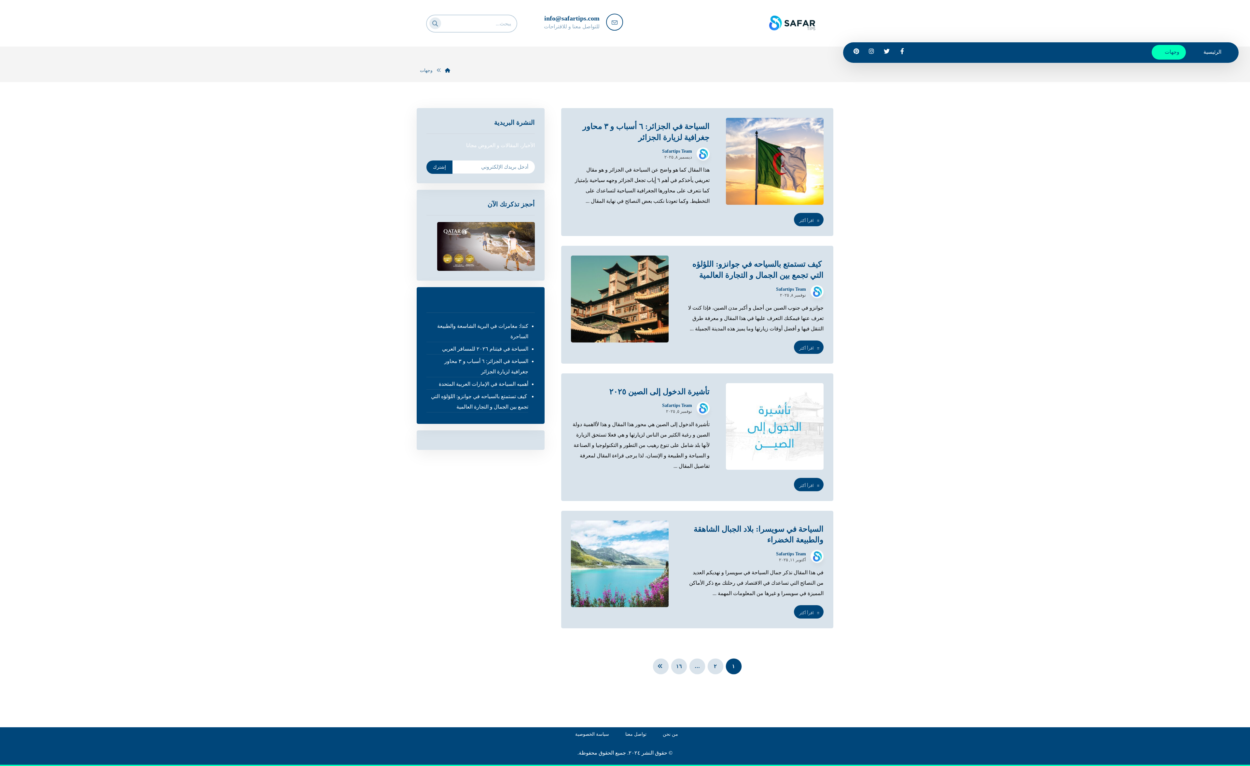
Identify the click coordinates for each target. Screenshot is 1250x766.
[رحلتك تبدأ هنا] (792, 19)
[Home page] (447, 70)
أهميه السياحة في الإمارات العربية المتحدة (483, 384)
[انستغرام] (871, 51)
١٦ (679, 666)
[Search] (437, 22)
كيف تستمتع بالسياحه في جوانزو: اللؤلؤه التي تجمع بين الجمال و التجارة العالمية (479, 402)
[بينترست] (856, 51)
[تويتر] (887, 51)
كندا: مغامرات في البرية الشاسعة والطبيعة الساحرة (482, 331)
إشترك (439, 167)
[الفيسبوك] (902, 51)
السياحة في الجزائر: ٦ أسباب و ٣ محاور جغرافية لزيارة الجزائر (486, 366)
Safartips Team (677, 151)
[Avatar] (703, 153)
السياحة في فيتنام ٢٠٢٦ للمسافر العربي (485, 349)
